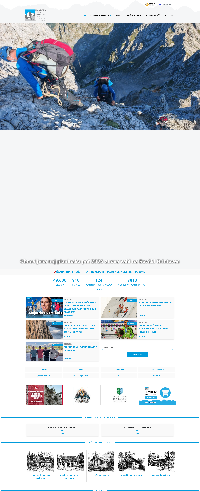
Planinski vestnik (119, 271)
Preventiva (157, 376)
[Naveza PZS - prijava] (150, 4)
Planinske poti (94, 271)
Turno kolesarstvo (157, 370)
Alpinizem (43, 370)
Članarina (63, 271)
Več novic (138, 354)
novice (100, 290)
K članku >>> (68, 315)
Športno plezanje (43, 376)
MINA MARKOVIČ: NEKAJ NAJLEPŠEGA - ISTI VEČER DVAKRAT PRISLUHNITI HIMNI (155, 328)
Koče (77, 271)
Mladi (119, 376)
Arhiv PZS (169, 15)
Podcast (141, 271)
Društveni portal (134, 15)
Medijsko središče (153, 15)
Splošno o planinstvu (81, 376)
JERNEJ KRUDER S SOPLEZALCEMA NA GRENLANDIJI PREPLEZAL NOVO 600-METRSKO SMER (79, 328)
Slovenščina (166, 4)
